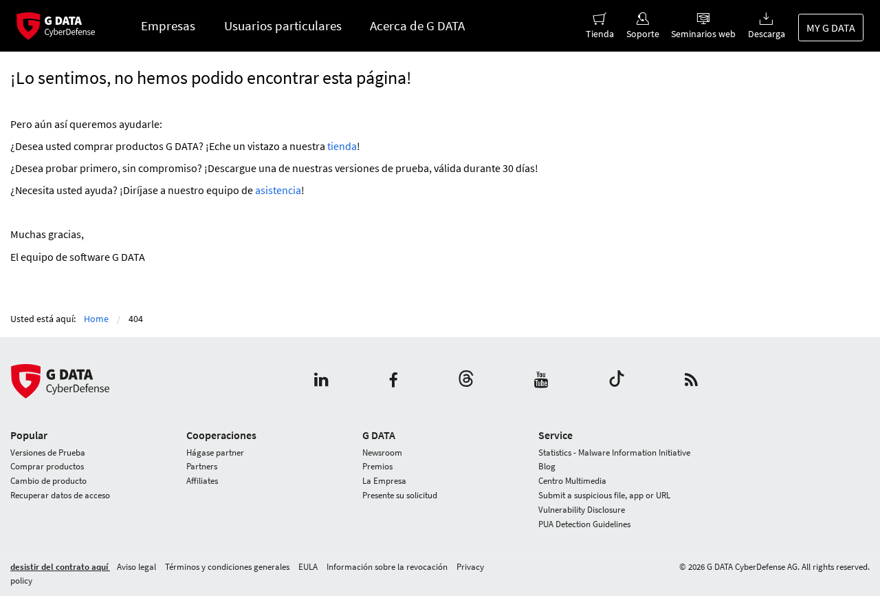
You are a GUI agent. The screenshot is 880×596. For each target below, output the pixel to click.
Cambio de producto (48, 481)
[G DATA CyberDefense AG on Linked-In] (321, 381)
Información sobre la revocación (388, 567)
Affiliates (202, 481)
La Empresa (384, 481)
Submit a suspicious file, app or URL (604, 495)
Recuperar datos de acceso (60, 495)
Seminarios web (703, 34)
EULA (309, 567)
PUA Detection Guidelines (584, 524)
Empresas (168, 25)
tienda (342, 146)
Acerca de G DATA (417, 25)
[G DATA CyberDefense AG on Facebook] (393, 381)
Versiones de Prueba (47, 452)
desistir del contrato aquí (60, 567)
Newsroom (382, 452)
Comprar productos (47, 466)
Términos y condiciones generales (228, 567)
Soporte (642, 34)
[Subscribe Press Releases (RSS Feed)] (691, 381)
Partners (201, 466)
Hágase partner (215, 452)
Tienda (600, 34)
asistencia (278, 190)
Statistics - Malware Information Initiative (614, 452)
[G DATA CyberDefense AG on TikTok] (616, 381)
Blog (547, 466)
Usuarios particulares (283, 25)
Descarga (766, 34)
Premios (377, 466)
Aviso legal (137, 567)
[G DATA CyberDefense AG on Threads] (466, 381)
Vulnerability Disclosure (581, 509)
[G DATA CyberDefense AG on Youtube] (541, 381)
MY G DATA (830, 27)
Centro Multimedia (572, 481)
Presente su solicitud (399, 495)
